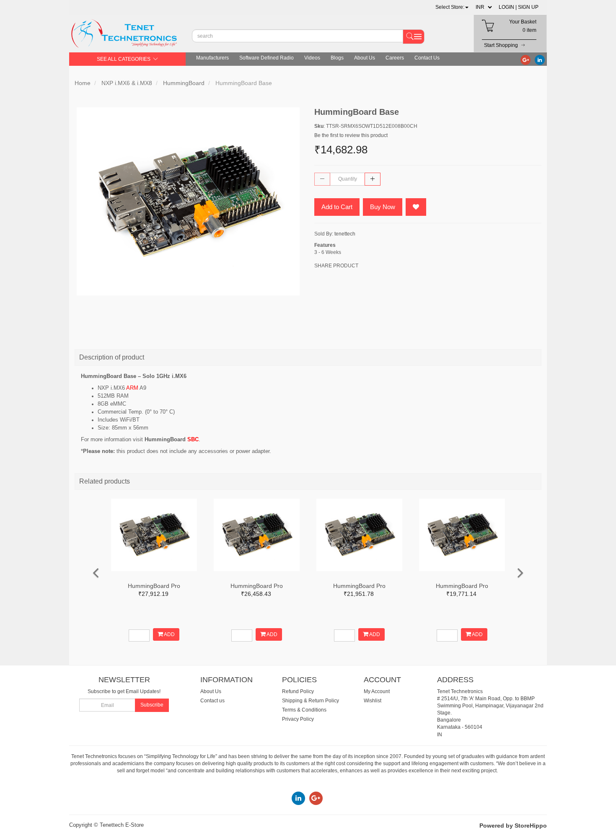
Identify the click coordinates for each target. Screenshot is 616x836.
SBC (193, 439)
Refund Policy (298, 691)
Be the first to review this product (351, 135)
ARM (132, 388)
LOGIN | (508, 7)
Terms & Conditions (304, 710)
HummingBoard (183, 83)
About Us (364, 58)
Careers (395, 58)
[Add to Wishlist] (416, 207)
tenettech (344, 234)
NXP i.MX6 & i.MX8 (126, 83)
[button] (451, 7)
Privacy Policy (298, 719)
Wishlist (372, 701)
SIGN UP (528, 7)
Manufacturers (212, 58)
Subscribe (151, 705)
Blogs (337, 58)
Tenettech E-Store (122, 825)
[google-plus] (525, 59)
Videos (312, 58)
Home (83, 83)
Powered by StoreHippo (513, 825)
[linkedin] (540, 59)
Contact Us (427, 58)
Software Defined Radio (266, 58)
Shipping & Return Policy (310, 701)
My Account (377, 691)
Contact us (212, 701)
